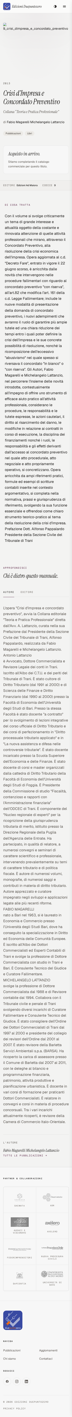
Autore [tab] (8, 592)
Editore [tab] (27, 592)
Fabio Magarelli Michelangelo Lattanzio (35, 122)
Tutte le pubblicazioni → (25, 1155)
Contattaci (45, 1358)
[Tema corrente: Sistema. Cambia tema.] (55, 6)
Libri (29, 133)
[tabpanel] (36, 881)
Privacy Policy (14, 1408)
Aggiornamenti (48, 1350)
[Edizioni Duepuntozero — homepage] (12, 1320)
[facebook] (7, 1381)
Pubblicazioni (13, 133)
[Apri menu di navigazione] (64, 6)
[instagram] (17, 1381)
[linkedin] (26, 1381)
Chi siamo (9, 1358)
